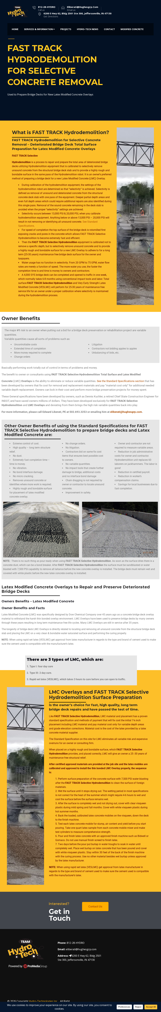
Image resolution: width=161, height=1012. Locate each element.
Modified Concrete (132, 29)
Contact (109, 29)
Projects (65, 29)
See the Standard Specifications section (120, 381)
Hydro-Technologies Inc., (44, 1001)
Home (15, 29)
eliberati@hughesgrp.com (126, 411)
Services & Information (38, 29)
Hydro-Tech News (87, 29)
